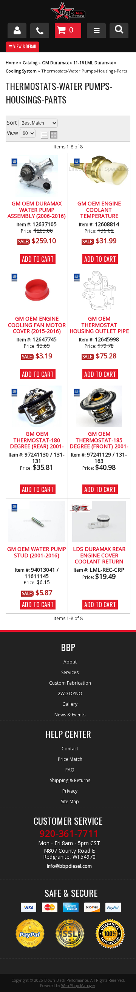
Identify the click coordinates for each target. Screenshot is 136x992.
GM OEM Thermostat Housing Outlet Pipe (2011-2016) (99, 325)
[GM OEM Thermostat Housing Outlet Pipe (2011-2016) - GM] (80, 277)
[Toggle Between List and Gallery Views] (49, 135)
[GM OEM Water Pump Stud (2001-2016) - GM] (18, 507)
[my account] (17, 30)
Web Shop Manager (78, 985)
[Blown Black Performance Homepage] (68, 12)
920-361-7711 (69, 833)
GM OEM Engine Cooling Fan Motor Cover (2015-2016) (37, 325)
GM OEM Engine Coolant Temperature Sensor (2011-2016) (99, 210)
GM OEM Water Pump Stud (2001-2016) (36, 552)
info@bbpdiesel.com (69, 866)
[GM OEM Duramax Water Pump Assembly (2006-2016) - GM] (18, 162)
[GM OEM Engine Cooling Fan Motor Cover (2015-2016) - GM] (18, 277)
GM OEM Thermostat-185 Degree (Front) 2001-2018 (99, 440)
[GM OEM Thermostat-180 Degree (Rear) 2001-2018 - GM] (18, 392)
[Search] (119, 30)
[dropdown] (96, 30)
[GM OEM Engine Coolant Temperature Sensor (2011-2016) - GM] (80, 162)
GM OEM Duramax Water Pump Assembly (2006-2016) (37, 210)
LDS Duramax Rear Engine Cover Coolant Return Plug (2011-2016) (99, 555)
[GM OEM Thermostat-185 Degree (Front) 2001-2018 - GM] (80, 392)
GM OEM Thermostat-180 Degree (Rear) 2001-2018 (37, 440)
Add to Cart (38, 259)
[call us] (39, 30)
